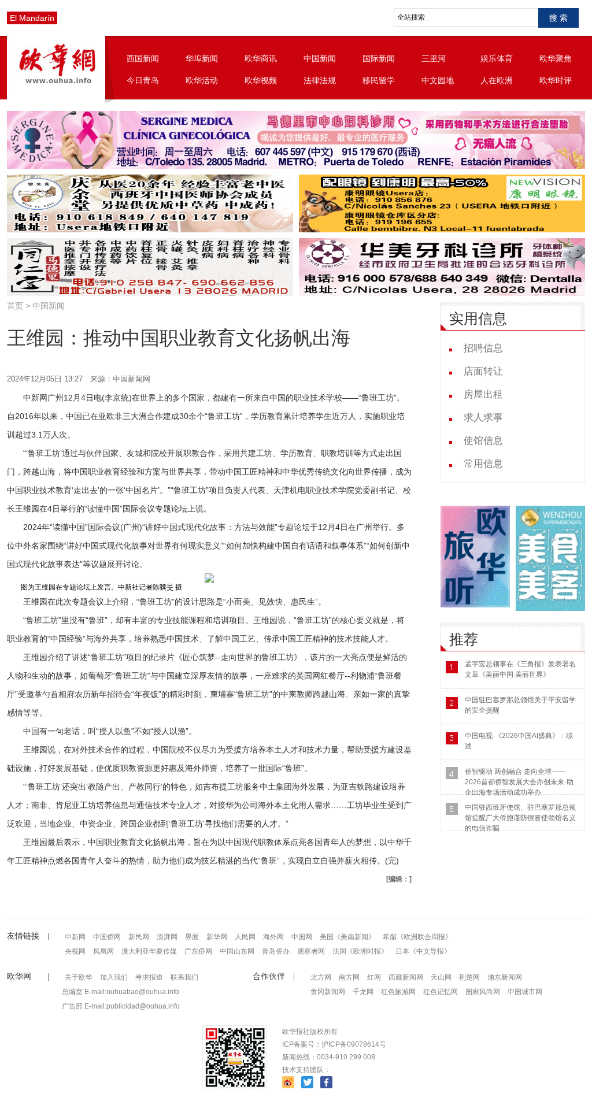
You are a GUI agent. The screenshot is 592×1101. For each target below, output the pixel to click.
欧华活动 (202, 80)
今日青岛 (143, 80)
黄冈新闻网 (327, 992)
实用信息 (478, 319)
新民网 (138, 937)
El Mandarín (32, 18)
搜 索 (558, 18)
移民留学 (378, 80)
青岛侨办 (276, 951)
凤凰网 (103, 951)
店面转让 (483, 371)
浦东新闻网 (504, 977)
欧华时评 (555, 80)
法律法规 (320, 80)
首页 (15, 305)
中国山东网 (237, 951)
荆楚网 (469, 977)
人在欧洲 (496, 80)
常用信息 (483, 463)
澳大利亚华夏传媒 (149, 951)
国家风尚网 (482, 992)
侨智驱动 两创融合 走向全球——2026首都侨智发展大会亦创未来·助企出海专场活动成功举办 (519, 782)
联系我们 (184, 977)
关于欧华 (78, 977)
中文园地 (437, 80)
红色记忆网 (440, 992)
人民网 (245, 937)
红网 (374, 977)
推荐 (463, 639)
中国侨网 (107, 937)
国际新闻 (378, 58)
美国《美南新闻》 (347, 937)
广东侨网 (198, 951)
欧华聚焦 (555, 58)
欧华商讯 (261, 58)
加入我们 (114, 977)
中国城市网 (525, 992)
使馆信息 (483, 440)
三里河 (433, 58)
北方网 (320, 977)
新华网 (216, 937)
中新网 (75, 937)
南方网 (349, 977)
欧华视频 (261, 80)
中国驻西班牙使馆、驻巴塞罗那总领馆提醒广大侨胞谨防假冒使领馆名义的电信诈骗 (520, 817)
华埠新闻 (202, 58)
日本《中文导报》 (423, 951)
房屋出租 (483, 394)
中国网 (301, 937)
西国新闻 (143, 58)
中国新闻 (320, 58)
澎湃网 (167, 937)
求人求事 (483, 417)
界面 (192, 937)
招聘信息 (483, 348)
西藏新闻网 (405, 977)
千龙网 (363, 992)
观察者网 (311, 951)
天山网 (441, 977)
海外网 (273, 937)
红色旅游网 (398, 992)
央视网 (75, 951)
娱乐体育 (496, 58)
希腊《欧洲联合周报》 (417, 937)
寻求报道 (149, 977)
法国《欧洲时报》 (360, 951)
